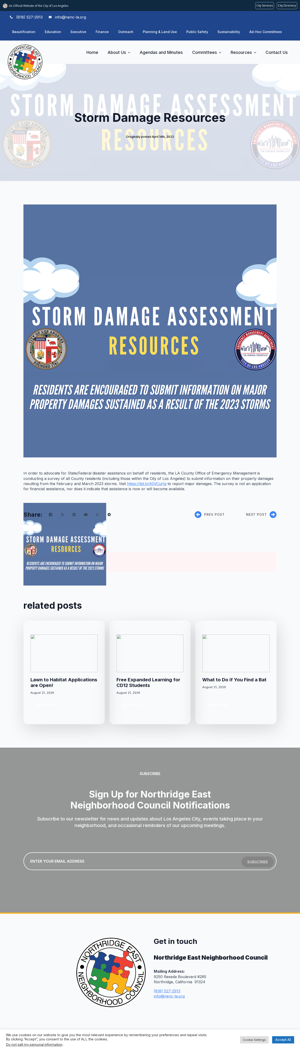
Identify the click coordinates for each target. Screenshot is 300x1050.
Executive (78, 32)
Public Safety (197, 32)
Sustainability (229, 32)
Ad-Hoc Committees (265, 32)
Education (53, 32)
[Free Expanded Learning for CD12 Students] (150, 653)
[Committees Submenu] (221, 52)
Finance (102, 32)
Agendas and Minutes (161, 52)
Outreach (125, 32)
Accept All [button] (283, 1040)
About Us (117, 52)
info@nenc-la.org (169, 996)
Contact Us (277, 52)
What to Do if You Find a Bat (234, 680)
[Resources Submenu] (256, 52)
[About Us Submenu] (130, 52)
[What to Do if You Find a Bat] (236, 653)
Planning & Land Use (160, 32)
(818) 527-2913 (167, 991)
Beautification (23, 32)
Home (92, 52)
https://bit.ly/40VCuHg (146, 483)
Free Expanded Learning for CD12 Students (148, 682)
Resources (241, 52)
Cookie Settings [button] (254, 1040)
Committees (204, 52)
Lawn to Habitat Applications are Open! (63, 682)
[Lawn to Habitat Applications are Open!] (64, 653)
